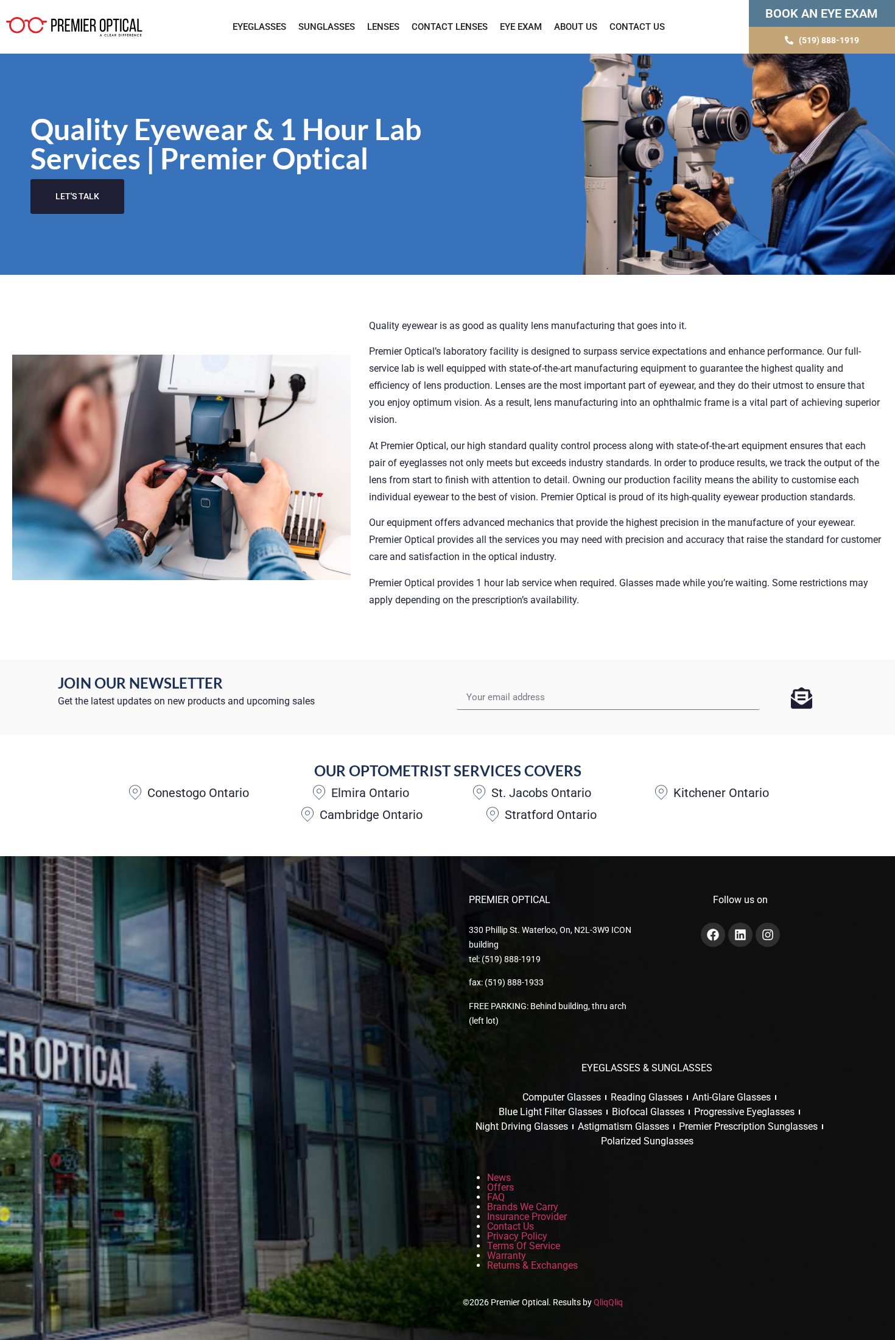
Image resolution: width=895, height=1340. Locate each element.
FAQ (496, 1197)
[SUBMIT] (801, 698)
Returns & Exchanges (532, 1265)
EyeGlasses (259, 26)
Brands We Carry (522, 1207)
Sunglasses (326, 26)
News (499, 1177)
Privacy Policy (517, 1236)
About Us (575, 26)
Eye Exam (521, 26)
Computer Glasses (561, 1097)
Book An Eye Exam (821, 13)
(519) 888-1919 (511, 959)
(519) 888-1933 (514, 982)
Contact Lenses (450, 26)
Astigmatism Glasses (623, 1126)
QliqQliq (608, 1302)
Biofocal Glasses (648, 1112)
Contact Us (637, 26)
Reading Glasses (647, 1097)
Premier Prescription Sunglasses (748, 1126)
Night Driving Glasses (522, 1126)
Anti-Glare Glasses (731, 1097)
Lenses (383, 26)
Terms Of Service (523, 1246)
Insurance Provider (527, 1216)
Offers (500, 1187)
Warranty (506, 1255)
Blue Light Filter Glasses (550, 1112)
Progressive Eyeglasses (744, 1112)
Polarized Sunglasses (647, 1141)
